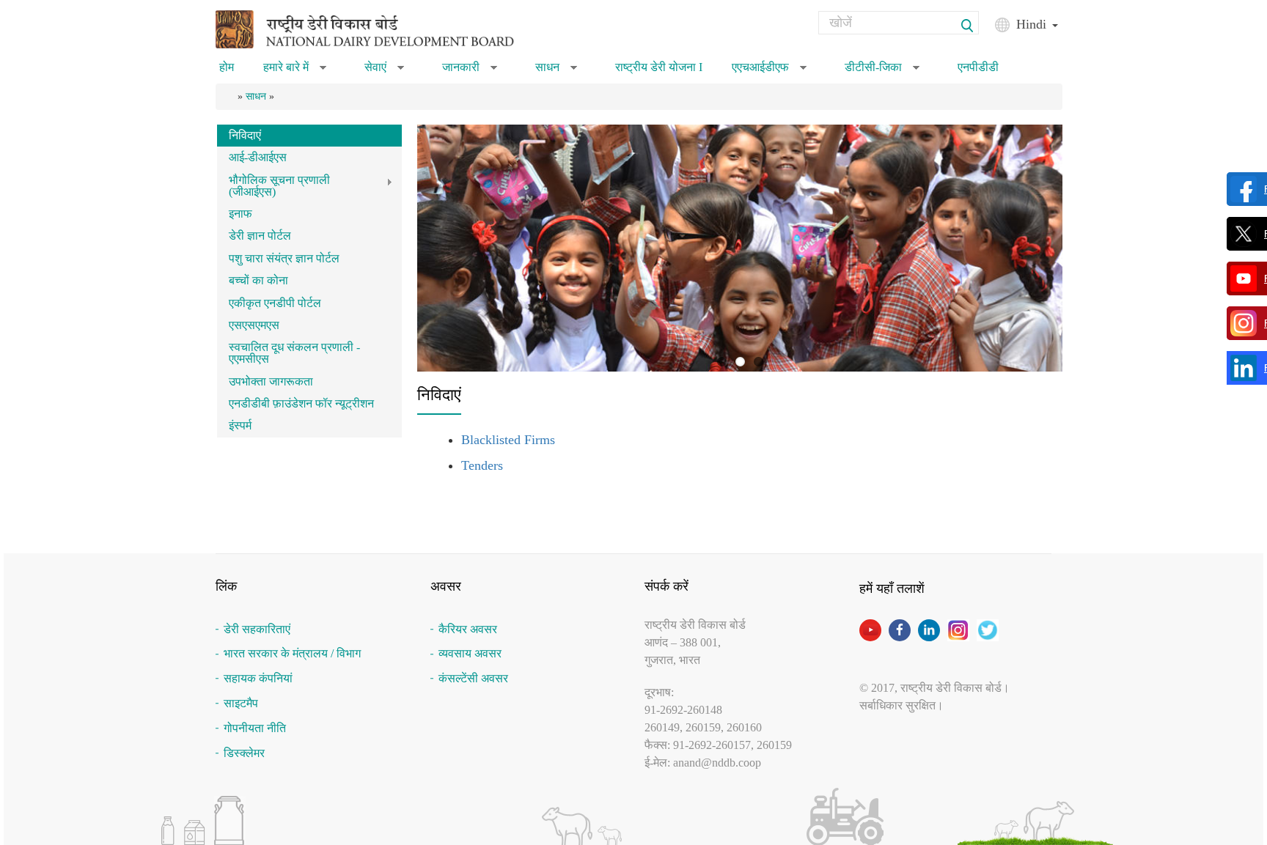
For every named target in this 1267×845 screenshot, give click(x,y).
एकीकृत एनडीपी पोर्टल (275, 303)
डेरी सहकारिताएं (257, 629)
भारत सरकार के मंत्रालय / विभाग (292, 653)
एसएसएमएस (254, 325)
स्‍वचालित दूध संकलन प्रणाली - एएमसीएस (294, 353)
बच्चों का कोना (258, 280)
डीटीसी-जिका (882, 72)
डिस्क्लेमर (244, 753)
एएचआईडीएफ (769, 72)
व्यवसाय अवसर (470, 653)
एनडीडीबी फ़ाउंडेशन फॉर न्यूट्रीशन (301, 403)
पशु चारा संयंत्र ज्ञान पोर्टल (284, 258)
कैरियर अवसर (467, 629)
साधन (556, 72)
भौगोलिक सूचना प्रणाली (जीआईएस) (273, 186)
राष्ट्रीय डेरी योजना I (658, 67)
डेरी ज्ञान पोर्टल (260, 235)
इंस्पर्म (240, 425)
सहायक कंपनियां (258, 678)
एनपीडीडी (978, 67)
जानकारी (469, 72)
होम (226, 67)
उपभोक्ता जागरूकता (271, 381)
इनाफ (240, 213)
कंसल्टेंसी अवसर (473, 678)
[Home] (383, 28)
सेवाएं (384, 72)
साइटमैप (241, 703)
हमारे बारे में (294, 72)
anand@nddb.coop (717, 762)
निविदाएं (245, 135)
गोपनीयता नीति (255, 728)
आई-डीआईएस (258, 157)
